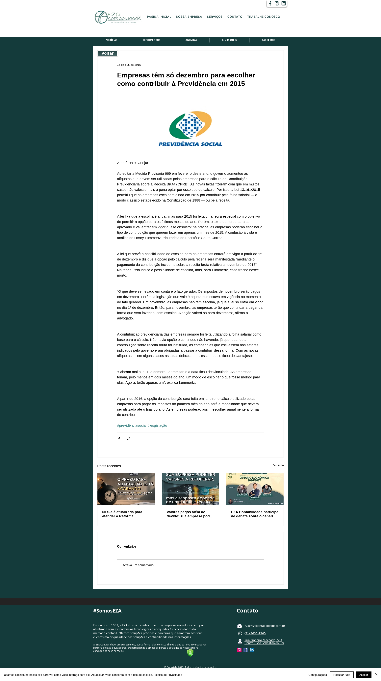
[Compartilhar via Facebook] (119, 439)
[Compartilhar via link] (129, 439)
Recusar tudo (341, 675)
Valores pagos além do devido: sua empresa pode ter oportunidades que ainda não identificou (189, 514)
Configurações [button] (318, 675)
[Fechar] (376, 674)
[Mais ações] (261, 64)
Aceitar (363, 675)
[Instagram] (276, 3)
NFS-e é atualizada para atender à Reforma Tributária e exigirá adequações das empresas (125, 514)
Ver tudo (278, 465)
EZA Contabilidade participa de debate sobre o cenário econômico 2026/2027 (254, 514)
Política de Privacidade (168, 675)
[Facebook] (270, 3)
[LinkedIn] (283, 3)
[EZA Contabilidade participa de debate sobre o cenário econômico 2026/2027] (255, 489)
